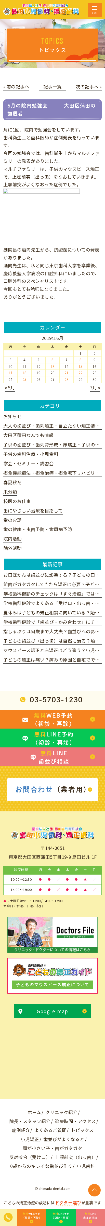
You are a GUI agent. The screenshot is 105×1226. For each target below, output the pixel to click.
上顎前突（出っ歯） (75, 1157)
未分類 (10, 492)
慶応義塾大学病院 (21, 273)
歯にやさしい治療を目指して (33, 510)
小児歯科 (86, 1166)
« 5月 (10, 387)
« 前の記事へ (16, 86)
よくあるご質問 (50, 1130)
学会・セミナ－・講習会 (28, 463)
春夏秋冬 (12, 482)
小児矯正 (30, 1139)
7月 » (95, 387)
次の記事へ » (89, 86)
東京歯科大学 (63, 265)
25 (24, 379)
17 (10, 372)
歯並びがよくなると (63, 1139)
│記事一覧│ (52, 86)
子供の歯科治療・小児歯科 (30, 454)
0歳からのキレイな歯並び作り (41, 1166)
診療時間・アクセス (75, 1121)
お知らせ (12, 416)
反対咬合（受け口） (29, 1157)
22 (80, 372)
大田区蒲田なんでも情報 (28, 435)
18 (24, 372)
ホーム (34, 1112)
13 (52, 366)
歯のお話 (12, 520)
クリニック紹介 (61, 1112)
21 (66, 372)
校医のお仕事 (17, 501)
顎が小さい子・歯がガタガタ (52, 1148)
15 (80, 366)
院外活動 (12, 548)
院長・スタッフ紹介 (29, 1121)
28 (66, 379)
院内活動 (12, 538)
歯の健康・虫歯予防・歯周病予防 (37, 529)
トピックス (82, 1130)
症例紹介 (21, 1130)
